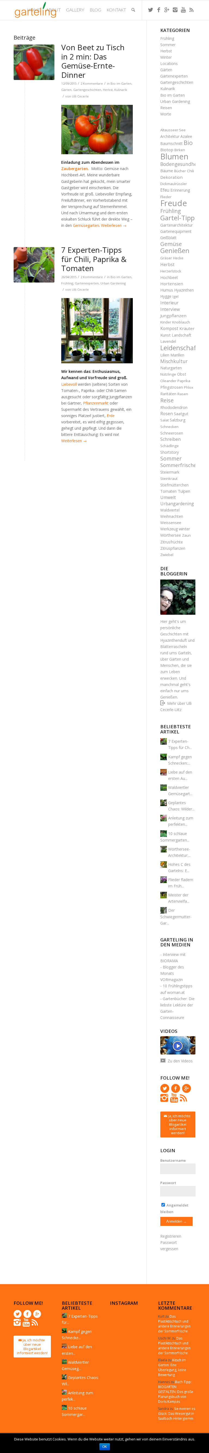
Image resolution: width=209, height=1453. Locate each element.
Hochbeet (169, 277)
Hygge (165, 296)
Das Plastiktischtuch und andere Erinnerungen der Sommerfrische (174, 1323)
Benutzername (173, 1160)
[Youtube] (183, 10)
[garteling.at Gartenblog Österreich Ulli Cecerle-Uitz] (34, 62)
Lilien (164, 355)
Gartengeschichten (87, 90)
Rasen (182, 393)
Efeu (164, 190)
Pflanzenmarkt (96, 403)
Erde (111, 415)
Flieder (165, 196)
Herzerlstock (170, 271)
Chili (190, 170)
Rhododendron (174, 407)
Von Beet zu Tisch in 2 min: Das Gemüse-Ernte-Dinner (93, 61)
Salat (164, 420)
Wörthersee (170, 535)
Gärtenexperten (174, 76)
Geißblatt (168, 237)
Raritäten (168, 393)
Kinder (165, 322)
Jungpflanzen (173, 315)
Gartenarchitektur (176, 225)
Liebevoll (69, 384)
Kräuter (187, 328)
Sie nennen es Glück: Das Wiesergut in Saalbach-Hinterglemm (176, 1413)
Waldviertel (170, 510)
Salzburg (178, 420)
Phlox (188, 387)
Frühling (67, 283)
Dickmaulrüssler (173, 183)
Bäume (166, 170)
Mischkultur (174, 361)
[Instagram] (175, 10)
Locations (169, 63)
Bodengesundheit (180, 164)
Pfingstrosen (171, 387)
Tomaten (168, 491)
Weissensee (170, 522)
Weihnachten (171, 516)
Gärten (66, 90)
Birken (179, 149)
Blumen (174, 156)
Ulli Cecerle (80, 96)
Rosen (166, 414)
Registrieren (170, 1236)
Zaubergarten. (75, 168)
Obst (181, 374)
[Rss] (191, 10)
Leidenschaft (179, 347)
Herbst (108, 90)
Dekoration (171, 177)
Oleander (168, 380)
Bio (188, 143)
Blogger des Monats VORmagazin (172, 973)
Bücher (180, 170)
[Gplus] (167, 10)
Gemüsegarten (86, 225)
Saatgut (181, 413)
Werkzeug (169, 528)
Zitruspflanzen (172, 548)
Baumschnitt (171, 143)
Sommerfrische (178, 465)
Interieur (169, 303)
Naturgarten (171, 367)
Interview (170, 309)
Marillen (177, 355)
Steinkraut (168, 478)
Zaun (186, 535)
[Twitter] (150, 10)
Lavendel (168, 341)
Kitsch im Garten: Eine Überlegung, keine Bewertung (172, 1367)
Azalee (186, 136)
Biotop (166, 149)
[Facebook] (159, 10)
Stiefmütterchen (174, 485)
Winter (166, 57)
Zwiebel (166, 554)
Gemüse (171, 244)
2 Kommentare (92, 83)
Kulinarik (120, 90)
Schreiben (170, 439)
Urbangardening (177, 504)
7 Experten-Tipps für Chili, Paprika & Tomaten (94, 259)
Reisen (166, 107)
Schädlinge (169, 445)
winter (184, 528)
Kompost (169, 328)
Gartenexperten (87, 283)
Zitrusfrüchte (171, 542)
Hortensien (171, 283)
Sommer (168, 44)
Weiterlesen (114, 225)
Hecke (178, 257)
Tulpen (184, 491)
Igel (176, 296)
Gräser (166, 257)
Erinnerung (180, 190)
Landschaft (181, 335)
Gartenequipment (176, 231)
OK (104, 1447)
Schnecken (169, 426)
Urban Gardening (113, 283)
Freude (173, 203)
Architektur (169, 136)
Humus (166, 290)
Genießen (174, 250)
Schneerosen (171, 433)
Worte (165, 114)
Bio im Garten (120, 83)
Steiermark (169, 472)
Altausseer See (173, 129)
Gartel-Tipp (177, 217)
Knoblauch (181, 322)
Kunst (165, 335)
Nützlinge (168, 374)
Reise (167, 400)
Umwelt (168, 497)
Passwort (168, 1182)
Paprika (183, 380)
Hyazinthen (184, 290)
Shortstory (169, 452)
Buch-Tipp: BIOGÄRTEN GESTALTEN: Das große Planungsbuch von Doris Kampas (175, 1392)
